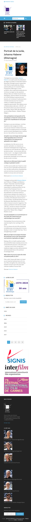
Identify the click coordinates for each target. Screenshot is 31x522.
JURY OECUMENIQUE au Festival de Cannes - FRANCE (17, 518)
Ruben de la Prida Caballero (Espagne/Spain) (14, 502)
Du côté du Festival (9, 46)
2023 (5, 327)
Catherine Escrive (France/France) (12, 462)
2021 (5, 334)
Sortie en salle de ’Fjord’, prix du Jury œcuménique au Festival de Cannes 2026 (20, 34)
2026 (5, 311)
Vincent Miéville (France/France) (11, 491)
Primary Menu (9, 1)
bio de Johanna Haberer (17, 176)
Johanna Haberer (13, 269)
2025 (5, 319)
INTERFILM (20, 520)
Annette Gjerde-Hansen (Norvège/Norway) (14, 439)
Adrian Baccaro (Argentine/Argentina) (12, 451)
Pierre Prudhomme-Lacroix (11, 60)
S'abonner (23, 301)
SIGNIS (15, 520)
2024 (5, 323)
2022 (5, 331)
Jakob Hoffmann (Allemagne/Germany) (13, 479)
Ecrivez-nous (7, 422)
